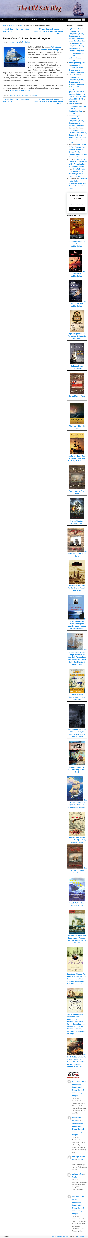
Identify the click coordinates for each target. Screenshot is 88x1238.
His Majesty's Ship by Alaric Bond (77, 553)
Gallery (52, 20)
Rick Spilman (26, 42)
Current (21, 25)
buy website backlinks (77, 41)
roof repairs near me (76, 53)
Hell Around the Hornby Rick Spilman (78, 303)
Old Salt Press (36, 20)
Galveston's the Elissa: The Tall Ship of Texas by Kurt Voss (77, 587)
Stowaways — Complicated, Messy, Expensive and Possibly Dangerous (78, 1090)
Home (4, 20)
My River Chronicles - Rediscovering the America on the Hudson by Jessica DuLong (77, 624)
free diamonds (74, 104)
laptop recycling (75, 29)
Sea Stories (25, 20)
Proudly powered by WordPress (60, 1236)
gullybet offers (74, 58)
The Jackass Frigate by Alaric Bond (78, 870)
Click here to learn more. (20, 90)
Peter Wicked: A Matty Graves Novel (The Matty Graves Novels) (77, 839)
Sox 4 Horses (74, 75)
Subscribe (77, 209)
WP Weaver (80, 1236)
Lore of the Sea (14, 20)
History (46, 20)
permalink (35, 95)
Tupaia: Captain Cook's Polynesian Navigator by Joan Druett (77, 336)
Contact (60, 20)
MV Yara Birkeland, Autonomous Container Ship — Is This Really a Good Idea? (48, 31)
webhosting (73, 116)
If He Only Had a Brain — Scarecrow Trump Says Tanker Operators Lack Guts (78, 183)
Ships (26, 95)
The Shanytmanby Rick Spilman (78, 273)
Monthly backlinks (76, 111)
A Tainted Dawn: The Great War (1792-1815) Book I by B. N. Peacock (77, 458)
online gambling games (77, 63)
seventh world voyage (50, 49)
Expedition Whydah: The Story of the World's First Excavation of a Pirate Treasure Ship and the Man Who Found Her (76, 979)
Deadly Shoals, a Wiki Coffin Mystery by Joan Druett (77, 769)
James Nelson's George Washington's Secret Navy (77, 697)
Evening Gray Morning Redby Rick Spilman (77, 243)
